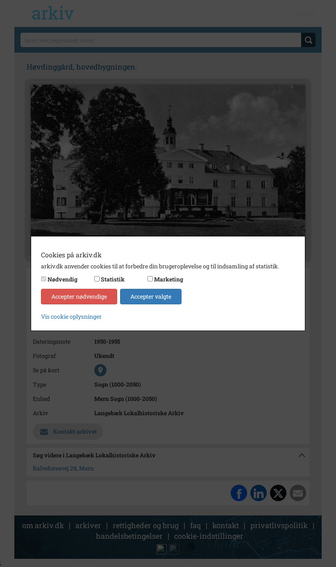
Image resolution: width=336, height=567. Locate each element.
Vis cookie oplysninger (71, 316)
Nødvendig (62, 279)
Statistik (113, 279)
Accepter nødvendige (79, 296)
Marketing (168, 279)
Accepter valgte (150, 296)
